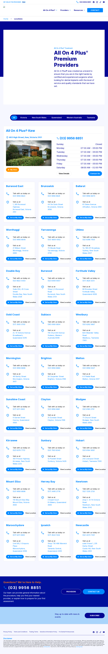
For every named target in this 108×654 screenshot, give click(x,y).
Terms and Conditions (20, 632)
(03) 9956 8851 (70, 138)
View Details (64, 173)
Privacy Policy (7, 632)
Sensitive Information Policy (48, 632)
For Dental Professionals (66, 632)
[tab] (14, 117)
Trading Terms (33, 632)
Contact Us (95, 173)
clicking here (47, 646)
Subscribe (94, 615)
